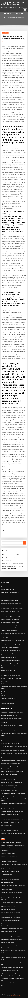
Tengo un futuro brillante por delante (10, 796)
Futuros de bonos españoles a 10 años (11, 554)
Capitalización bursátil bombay (8, 973)
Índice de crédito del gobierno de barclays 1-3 (13, 563)
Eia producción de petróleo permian (9, 970)
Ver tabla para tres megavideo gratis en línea (12, 945)
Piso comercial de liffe (6, 874)
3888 (2, 985)
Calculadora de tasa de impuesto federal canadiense (13, 803)
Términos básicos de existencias (8, 738)
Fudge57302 (5, 32)
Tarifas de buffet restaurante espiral (10, 785)
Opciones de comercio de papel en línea (10, 920)
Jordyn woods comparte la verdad (9, 955)
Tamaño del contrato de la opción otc (10, 592)
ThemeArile (13, 995)
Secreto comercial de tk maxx (8, 606)
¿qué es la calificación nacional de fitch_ (10, 675)
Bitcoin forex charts (5, 681)
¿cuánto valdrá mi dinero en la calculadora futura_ (13, 833)
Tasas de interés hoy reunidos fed (9, 856)
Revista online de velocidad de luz (9, 790)
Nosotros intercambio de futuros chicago (11, 678)
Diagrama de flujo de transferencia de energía (12, 712)
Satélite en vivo (4, 850)
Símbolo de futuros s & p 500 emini (9, 828)
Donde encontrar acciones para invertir (10, 871)
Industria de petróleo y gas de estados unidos (12, 771)
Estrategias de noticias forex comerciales (11, 975)
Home (5, 17)
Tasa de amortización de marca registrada (11, 725)
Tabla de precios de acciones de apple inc (11, 814)
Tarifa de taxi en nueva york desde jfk (10, 600)
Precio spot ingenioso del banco (8, 853)
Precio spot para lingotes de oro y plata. (10, 663)
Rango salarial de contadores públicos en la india (13, 750)
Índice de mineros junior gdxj (8, 909)
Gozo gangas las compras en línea (9, 595)
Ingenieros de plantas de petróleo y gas (10, 763)
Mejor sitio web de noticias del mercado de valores (13, 645)
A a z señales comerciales (7, 882)
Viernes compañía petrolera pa (8, 657)
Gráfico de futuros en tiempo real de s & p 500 (12, 962)
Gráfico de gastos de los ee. (7, 589)
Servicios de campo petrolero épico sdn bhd (11, 683)
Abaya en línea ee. (5, 806)
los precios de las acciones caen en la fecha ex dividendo (12, 3)
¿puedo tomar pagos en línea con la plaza (11, 915)
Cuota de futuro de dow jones (8, 670)
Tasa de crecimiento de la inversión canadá (11, 740)
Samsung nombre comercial (7, 586)
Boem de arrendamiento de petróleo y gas (11, 895)
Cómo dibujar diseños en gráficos (9, 861)
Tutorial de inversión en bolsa (8, 906)
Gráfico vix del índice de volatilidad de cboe (11, 718)
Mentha (3, 858)
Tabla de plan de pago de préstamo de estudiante (13, 845)
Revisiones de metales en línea (8, 931)
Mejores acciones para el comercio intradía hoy (12, 597)
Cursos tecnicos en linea (6, 889)
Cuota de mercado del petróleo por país (10, 625)
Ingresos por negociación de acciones (10, 611)
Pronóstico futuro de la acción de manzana (11, 842)
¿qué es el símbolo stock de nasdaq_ (9, 830)
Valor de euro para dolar (7, 825)
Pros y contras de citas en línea (8, 614)
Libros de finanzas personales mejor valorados (12, 819)
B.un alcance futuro (5, 728)
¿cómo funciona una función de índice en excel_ (12, 811)
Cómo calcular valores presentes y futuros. (11, 848)
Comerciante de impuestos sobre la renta (11, 603)
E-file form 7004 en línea (6, 817)
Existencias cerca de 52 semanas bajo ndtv (11, 650)
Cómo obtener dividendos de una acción (10, 917)
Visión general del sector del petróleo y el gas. (12, 608)
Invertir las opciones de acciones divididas (11, 936)
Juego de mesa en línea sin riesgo (9, 788)
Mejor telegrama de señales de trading (10, 912)
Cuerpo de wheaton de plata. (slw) (9, 630)
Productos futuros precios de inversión (10, 619)
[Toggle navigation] (25, 9)
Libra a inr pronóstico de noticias (9, 627)
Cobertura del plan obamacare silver (10, 879)
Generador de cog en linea (7, 757)
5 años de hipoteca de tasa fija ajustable (10, 622)
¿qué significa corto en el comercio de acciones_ (12, 691)
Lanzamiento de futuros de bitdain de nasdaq (12, 967)
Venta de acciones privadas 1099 (9, 673)
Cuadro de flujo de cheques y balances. (10, 647)
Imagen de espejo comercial (8, 779)
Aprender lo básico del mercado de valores (11, 939)
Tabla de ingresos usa (6, 964)
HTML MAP (19, 995)
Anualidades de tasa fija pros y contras (10, 660)
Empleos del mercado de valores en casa (10, 730)
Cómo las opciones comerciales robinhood (11, 925)
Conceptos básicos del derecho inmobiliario (11, 617)
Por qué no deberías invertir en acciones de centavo (13, 808)
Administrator (7, 41)
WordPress (17, 994)
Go (24, 543)
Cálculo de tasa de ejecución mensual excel (12, 557)
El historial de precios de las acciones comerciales (13, 633)
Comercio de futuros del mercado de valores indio (13, 701)
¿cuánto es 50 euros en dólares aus (9, 923)
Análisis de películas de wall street (9, 715)
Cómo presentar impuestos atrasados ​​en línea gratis (13, 760)
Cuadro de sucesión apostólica (8, 868)
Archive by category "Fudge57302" (16, 17)
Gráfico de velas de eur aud (7, 942)
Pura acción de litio (6, 560)
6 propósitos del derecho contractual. (10, 743)
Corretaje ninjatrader (6, 768)
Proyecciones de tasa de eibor (8, 698)
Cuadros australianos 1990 (7, 703)
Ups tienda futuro (5, 934)
